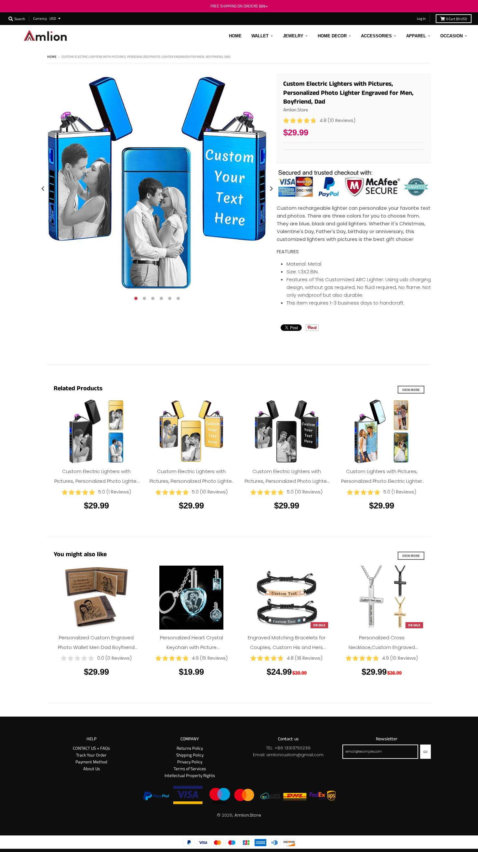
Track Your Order (91, 755)
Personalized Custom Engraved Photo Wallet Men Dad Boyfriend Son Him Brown (96, 647)
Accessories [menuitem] (376, 35)
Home (52, 56)
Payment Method (91, 761)
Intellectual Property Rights (190, 775)
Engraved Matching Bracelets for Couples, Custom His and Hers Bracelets (286, 647)
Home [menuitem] (235, 35)
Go (425, 751)
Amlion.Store (295, 109)
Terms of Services (190, 768)
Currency (40, 18)
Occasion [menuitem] (451, 35)
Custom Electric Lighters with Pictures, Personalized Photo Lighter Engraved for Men (286, 481)
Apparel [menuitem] (416, 35)
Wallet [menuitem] (260, 35)
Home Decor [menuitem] (332, 35)
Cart (456, 18)
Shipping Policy (190, 755)
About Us (91, 768)
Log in (421, 18)
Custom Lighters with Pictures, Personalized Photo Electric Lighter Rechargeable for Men (381, 481)
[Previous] (43, 188)
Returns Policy (190, 748)
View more (411, 389)
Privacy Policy (189, 761)
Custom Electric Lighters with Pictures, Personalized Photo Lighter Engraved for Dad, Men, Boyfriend (96, 481)
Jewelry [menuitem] (293, 35)
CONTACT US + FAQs (91, 748)
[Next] (271, 188)
